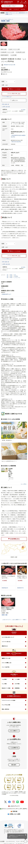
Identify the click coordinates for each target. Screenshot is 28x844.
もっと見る (23, 484)
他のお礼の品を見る (16, 141)
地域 (10, 9)
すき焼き (16, 276)
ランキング (16, 9)
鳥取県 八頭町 (4, 614)
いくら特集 (17, 679)
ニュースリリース (10, 841)
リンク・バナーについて (22, 841)
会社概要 (2, 841)
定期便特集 (17, 688)
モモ (15, 274)
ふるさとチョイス (15, 806)
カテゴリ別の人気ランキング (8, 637)
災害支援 (14, 811)
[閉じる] (25, 835)
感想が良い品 (4, 646)
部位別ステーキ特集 (6, 688)
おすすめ (23, 9)
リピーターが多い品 (6, 641)
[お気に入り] (25, 841)
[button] (25, 6)
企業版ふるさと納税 (14, 814)
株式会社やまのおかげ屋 (9, 64)
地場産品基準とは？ (6, 294)
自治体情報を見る (15, 538)
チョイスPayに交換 (6, 704)
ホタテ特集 (17, 683)
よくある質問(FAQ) (14, 747)
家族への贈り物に (5, 709)
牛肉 (11, 274)
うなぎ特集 (4, 679)
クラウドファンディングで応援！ (9, 700)
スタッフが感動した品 (6, 662)
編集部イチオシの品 (6, 658)
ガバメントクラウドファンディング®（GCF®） (15, 808)
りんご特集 (4, 683)
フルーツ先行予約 (5, 667)
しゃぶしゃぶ (17, 277)
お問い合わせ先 (6, 106)
